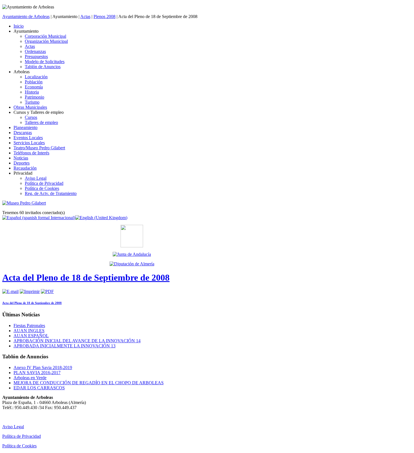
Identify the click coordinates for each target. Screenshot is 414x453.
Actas (85, 16)
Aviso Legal (13, 426)
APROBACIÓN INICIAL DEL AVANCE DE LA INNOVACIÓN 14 (77, 340)
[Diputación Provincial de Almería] (131, 264)
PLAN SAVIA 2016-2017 (37, 372)
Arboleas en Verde (30, 377)
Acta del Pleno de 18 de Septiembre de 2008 (86, 277)
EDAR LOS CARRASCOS (39, 387)
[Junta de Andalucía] (131, 254)
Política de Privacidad (21, 436)
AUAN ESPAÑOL (31, 335)
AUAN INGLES (29, 330)
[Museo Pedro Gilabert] (24, 203)
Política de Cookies (19, 445)
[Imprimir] (30, 291)
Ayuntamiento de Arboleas (26, 16)
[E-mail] (10, 291)
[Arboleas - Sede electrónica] (132, 245)
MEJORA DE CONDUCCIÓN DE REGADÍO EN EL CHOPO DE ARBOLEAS (89, 382)
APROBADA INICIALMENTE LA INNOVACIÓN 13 (64, 345)
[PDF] (47, 291)
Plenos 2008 (104, 16)
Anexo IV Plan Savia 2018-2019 (43, 367)
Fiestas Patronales (29, 325)
